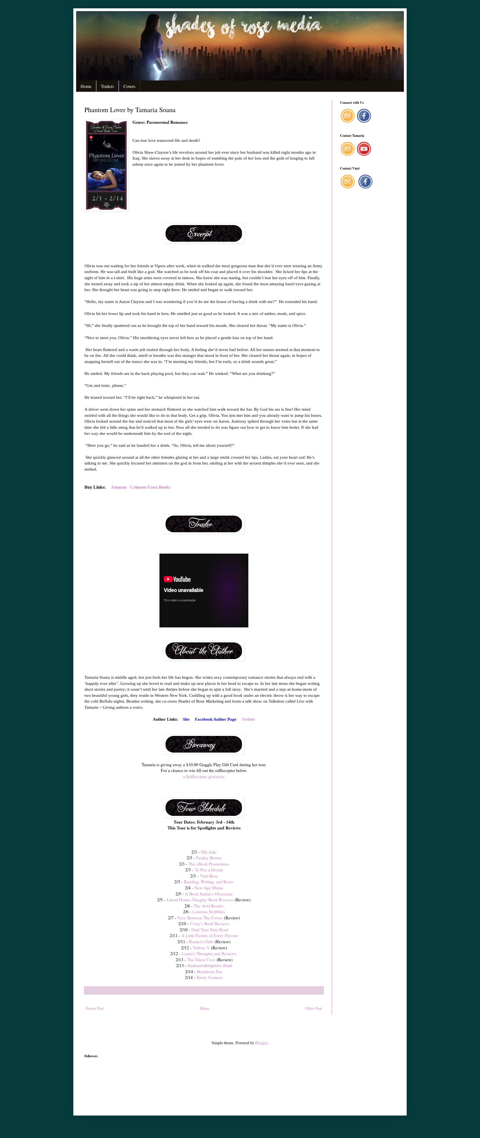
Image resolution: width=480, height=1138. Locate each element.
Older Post (313, 1008)
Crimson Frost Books (150, 487)
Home (86, 86)
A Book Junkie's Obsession (208, 894)
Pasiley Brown (208, 858)
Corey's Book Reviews (209, 923)
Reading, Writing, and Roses (207, 881)
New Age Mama (208, 887)
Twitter (248, 719)
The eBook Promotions (209, 864)
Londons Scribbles (208, 911)
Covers (129, 86)
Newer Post (95, 1008)
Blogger (261, 1042)
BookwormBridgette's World (210, 966)
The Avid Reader (208, 906)
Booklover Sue (209, 971)
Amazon (119, 487)
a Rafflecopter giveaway (204, 776)
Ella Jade (208, 852)
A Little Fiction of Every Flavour (209, 935)
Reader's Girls (201, 941)
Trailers (107, 86)
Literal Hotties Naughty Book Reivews (200, 899)
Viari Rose (209, 876)
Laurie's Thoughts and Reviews (210, 953)
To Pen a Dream (209, 869)
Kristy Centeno (210, 977)
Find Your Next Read (209, 929)
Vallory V (201, 947)
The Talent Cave (201, 959)
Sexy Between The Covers (199, 917)
